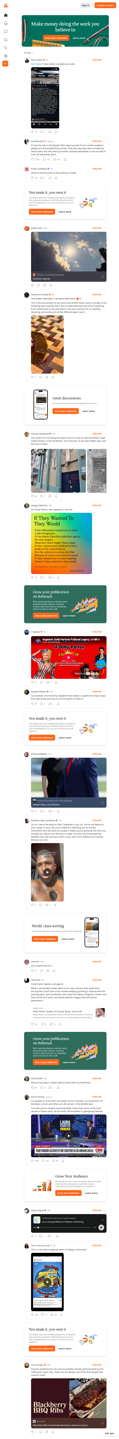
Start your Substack (56, 37)
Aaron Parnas (38, 1096)
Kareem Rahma (38, 691)
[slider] (64, 1227)
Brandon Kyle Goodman (43, 820)
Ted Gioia (35, 979)
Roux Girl (41, 1421)
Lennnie (35, 961)
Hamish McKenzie (40, 433)
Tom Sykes (36, 63)
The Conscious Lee (40, 1245)
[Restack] (49, 132)
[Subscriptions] (5, 23)
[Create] (5, 63)
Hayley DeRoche (39, 505)
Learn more (79, 37)
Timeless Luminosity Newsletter (50, 274)
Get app (109, 1433)
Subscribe (97, 59)
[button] (5, 15)
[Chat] (5, 31)
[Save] (102, 276)
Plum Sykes (37, 59)
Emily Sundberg (39, 168)
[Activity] (5, 39)
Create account (105, 5)
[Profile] (5, 55)
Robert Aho (36, 228)
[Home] (5, 5)
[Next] (103, 470)
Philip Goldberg (39, 753)
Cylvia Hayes (37, 1210)
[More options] (105, 59)
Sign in (85, 5)
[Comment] (38, 285)
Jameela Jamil (37, 141)
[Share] (56, 132)
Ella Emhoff (36, 1078)
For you (27, 52)
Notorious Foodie (39, 294)
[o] (47, 872)
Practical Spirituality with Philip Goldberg (54, 800)
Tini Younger (37, 1364)
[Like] (32, 285)
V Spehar (35, 631)
